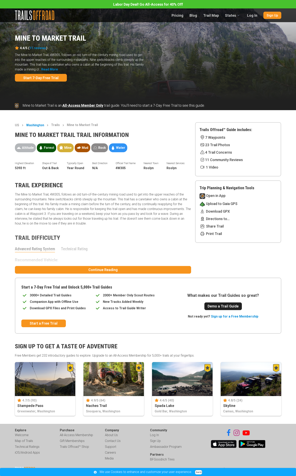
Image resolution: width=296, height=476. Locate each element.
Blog (193, 15)
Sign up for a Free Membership (234, 316)
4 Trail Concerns (218, 152)
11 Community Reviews (224, 160)
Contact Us (113, 441)
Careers (110, 452)
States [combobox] (230, 15)
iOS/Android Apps (27, 452)
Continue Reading (103, 270)
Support (110, 447)
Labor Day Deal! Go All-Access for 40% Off (148, 4)
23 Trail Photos (217, 145)
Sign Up (272, 15)
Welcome (22, 435)
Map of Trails (24, 441)
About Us (111, 435)
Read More (49, 69)
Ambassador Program (166, 447)
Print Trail (213, 234)
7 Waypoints (215, 137)
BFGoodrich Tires (162, 459)
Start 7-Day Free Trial (41, 78)
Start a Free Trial (44, 323)
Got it (198, 472)
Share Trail (214, 226)
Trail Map (211, 15)
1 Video (211, 167)
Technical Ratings (27, 447)
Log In (252, 15)
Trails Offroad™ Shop (74, 447)
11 (37, 48)
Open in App (215, 196)
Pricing (177, 15)
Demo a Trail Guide (223, 306)
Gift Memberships (72, 441)
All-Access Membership (76, 435)
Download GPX (217, 211)
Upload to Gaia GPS (221, 204)
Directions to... (217, 219)
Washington (35, 125)
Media (109, 458)
